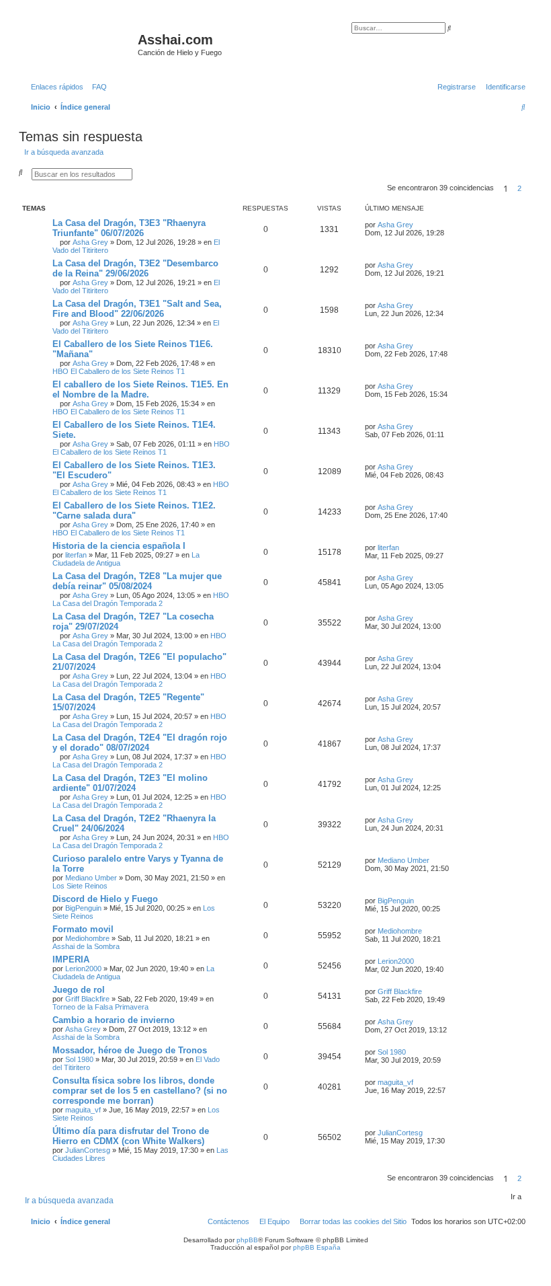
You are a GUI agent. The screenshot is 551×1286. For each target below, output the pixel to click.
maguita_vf (83, 1110)
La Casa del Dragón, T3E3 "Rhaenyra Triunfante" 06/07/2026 (129, 228)
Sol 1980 (79, 1059)
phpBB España (317, 1247)
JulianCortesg (87, 1150)
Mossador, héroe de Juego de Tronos (129, 1050)
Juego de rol (78, 990)
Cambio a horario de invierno (113, 1020)
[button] (529, 188)
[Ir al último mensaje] (418, 225)
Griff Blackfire (87, 999)
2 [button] (519, 188)
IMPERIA (70, 959)
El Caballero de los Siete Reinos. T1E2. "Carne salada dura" (134, 510)
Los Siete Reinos (80, 886)
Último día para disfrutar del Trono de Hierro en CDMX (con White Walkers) (130, 1136)
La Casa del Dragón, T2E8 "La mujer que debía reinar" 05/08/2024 (137, 581)
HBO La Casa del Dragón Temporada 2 (140, 599)
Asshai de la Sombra (86, 946)
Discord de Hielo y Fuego (105, 899)
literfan (76, 555)
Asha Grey (90, 242)
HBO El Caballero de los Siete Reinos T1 (118, 371)
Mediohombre (87, 938)
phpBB (247, 1240)
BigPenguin (83, 908)
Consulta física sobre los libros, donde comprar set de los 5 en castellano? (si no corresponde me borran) (139, 1090)
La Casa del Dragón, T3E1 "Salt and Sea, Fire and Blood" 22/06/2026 (137, 309)
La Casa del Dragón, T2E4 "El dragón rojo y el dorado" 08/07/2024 (139, 742)
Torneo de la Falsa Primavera (100, 1007)
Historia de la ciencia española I (118, 546)
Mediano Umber (91, 878)
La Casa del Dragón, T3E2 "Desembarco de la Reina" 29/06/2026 (135, 268)
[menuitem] (97, 87)
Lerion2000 (83, 969)
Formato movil (83, 929)
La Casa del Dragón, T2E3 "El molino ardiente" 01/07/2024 (130, 783)
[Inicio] (80, 43)
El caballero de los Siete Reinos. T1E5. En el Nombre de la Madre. (140, 389)
